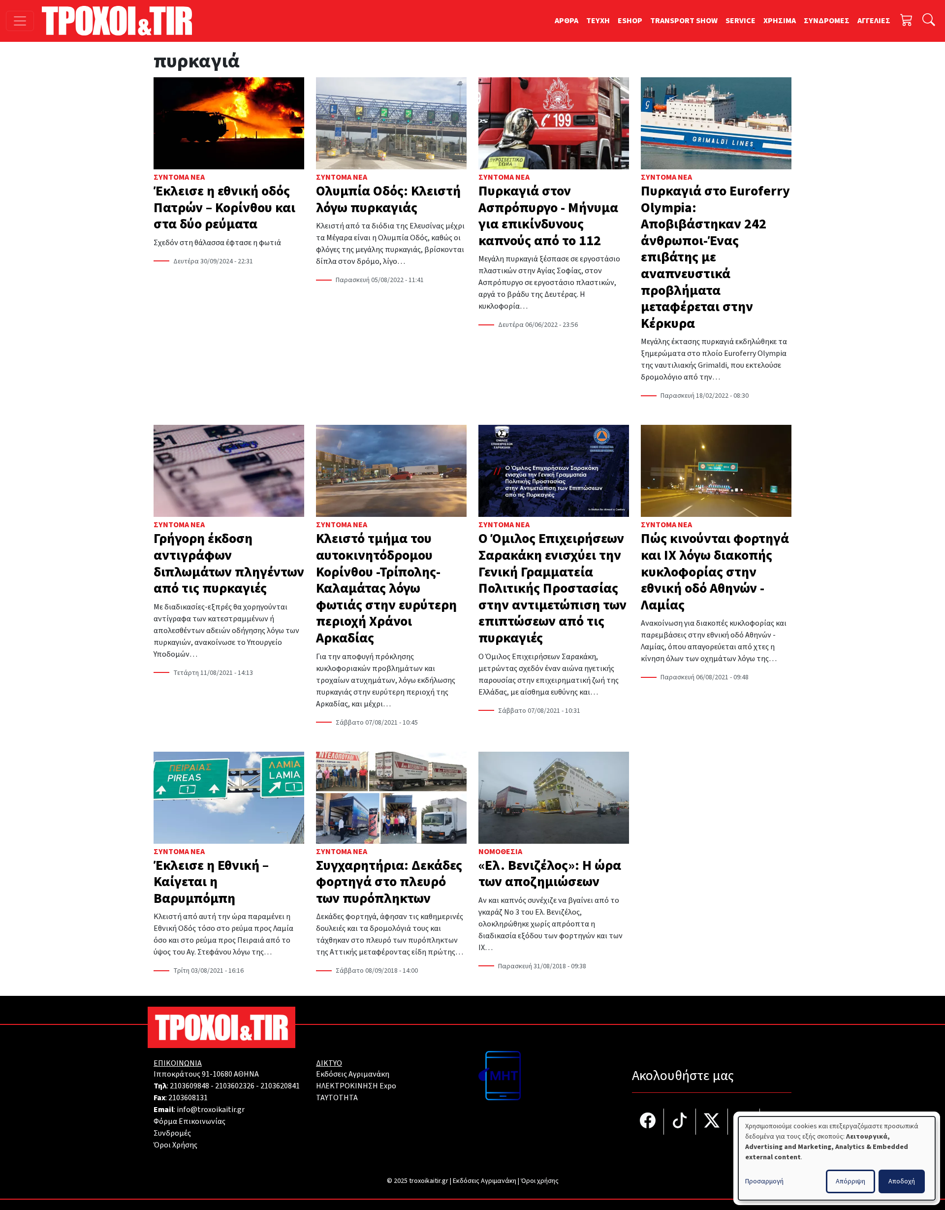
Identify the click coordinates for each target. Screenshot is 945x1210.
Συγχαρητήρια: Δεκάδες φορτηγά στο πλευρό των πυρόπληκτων (389, 882)
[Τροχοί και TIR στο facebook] (648, 1122)
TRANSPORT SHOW (684, 20)
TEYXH (598, 20)
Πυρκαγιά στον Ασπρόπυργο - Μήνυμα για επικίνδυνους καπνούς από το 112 (548, 216)
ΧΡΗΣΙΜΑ (779, 20)
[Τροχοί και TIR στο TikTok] (680, 1122)
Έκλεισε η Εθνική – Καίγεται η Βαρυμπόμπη (211, 882)
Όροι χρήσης (540, 1181)
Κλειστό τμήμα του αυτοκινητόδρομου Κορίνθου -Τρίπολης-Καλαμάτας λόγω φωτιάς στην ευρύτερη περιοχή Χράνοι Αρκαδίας (386, 588)
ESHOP (630, 20)
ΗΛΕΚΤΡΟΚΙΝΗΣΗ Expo (356, 1086)
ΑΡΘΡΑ (566, 20)
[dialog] (836, 1158)
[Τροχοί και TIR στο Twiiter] (712, 1122)
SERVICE (740, 20)
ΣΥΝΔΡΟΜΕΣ (827, 20)
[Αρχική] (121, 20)
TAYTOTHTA (337, 1097)
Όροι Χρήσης (175, 1145)
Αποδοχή (901, 1181)
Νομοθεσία (500, 851)
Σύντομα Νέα (179, 177)
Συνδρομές (172, 1133)
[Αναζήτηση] (928, 20)
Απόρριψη (850, 1181)
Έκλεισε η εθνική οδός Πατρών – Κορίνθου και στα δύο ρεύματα (224, 207)
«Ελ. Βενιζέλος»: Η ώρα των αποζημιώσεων (549, 874)
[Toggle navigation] (20, 21)
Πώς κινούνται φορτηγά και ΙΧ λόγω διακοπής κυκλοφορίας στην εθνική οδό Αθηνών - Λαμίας (715, 571)
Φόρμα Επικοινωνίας (189, 1121)
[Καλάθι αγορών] (906, 20)
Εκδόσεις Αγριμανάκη (352, 1074)
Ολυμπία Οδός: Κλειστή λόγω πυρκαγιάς (388, 199)
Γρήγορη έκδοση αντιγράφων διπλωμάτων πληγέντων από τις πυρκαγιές (229, 563)
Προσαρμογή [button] (764, 1181)
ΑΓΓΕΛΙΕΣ (873, 20)
